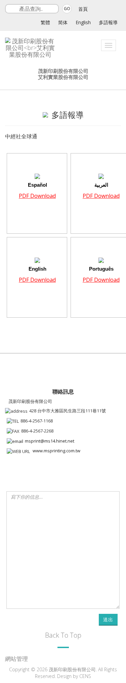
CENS (85, 676)
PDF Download (37, 195)
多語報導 (108, 22)
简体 (63, 22)
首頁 (83, 9)
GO (67, 8)
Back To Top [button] (63, 635)
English (83, 22)
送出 (108, 619)
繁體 (45, 22)
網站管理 (16, 659)
